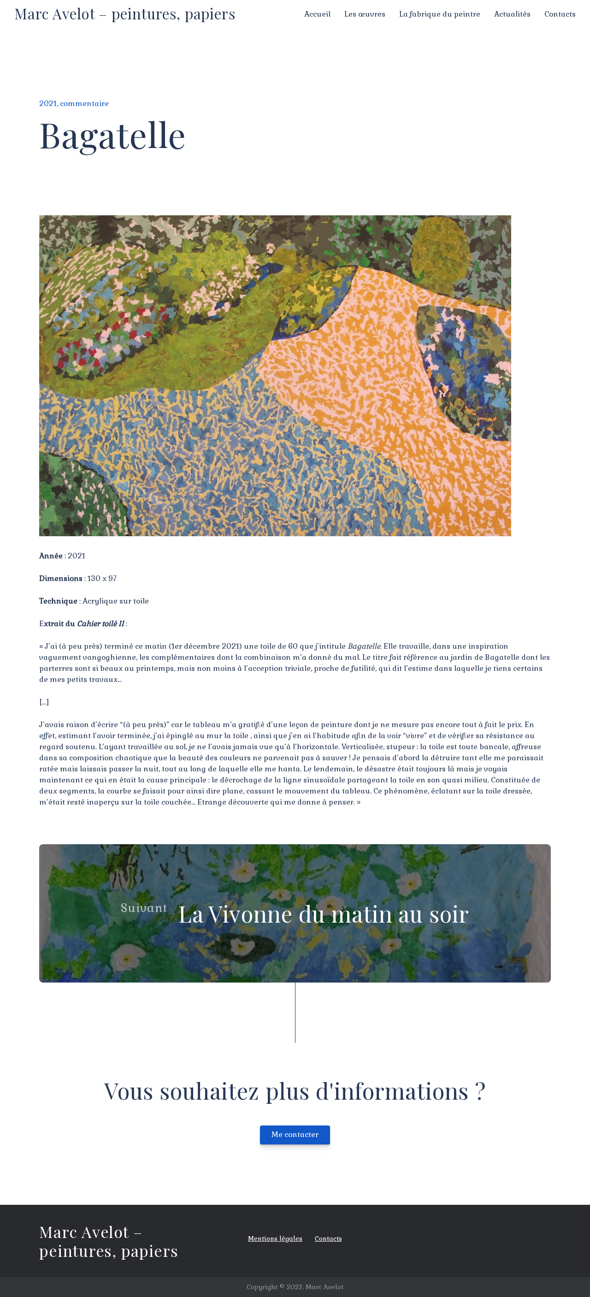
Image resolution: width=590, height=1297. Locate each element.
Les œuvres (364, 14)
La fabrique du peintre (439, 14)
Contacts (560, 14)
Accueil (317, 14)
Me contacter (295, 1134)
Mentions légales (275, 1238)
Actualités (512, 14)
